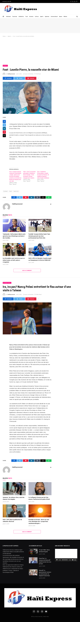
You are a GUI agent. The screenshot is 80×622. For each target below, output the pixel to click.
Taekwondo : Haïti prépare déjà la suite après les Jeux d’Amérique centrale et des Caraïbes (14, 236)
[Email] (4, 135)
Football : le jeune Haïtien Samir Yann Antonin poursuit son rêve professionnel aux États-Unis (39, 236)
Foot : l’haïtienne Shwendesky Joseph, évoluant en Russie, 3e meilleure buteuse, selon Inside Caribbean (43, 175)
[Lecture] (57, 560)
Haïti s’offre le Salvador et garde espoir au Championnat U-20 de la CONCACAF (40, 259)
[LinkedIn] (4, 128)
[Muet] (73, 560)
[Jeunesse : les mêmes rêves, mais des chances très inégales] (14, 488)
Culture (37, 16)
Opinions (47, 16)
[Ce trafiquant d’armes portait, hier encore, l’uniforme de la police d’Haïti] (40, 488)
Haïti (10, 191)
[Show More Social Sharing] (38, 78)
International (54, 16)
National (8, 16)
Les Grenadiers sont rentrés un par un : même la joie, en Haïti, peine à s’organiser (14, 260)
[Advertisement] (40, 51)
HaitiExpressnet (11, 73)
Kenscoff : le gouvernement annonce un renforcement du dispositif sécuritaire (45, 573)
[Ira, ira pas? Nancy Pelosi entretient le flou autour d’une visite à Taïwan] (27, 318)
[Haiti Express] (20, 8)
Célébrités (21, 16)
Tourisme (14, 16)
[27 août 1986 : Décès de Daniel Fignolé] (33, 552)
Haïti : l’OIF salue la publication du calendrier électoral (12, 520)
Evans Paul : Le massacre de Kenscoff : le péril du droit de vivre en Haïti (45, 561)
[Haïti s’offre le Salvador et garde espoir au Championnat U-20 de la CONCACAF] (40, 249)
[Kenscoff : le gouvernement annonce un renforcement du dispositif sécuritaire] (33, 572)
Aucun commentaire (29, 73)
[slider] (65, 559)
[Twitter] (4, 125)
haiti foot (16, 191)
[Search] (77, 16)
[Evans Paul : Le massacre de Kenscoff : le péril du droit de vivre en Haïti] (33, 560)
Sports (41, 16)
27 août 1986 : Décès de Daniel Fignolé (44, 551)
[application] (66, 555)
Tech (26, 16)
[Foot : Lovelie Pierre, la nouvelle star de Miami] (27, 98)
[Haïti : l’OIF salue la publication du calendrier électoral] (14, 510)
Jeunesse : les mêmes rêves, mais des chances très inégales (13, 498)
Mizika (65, 16)
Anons (60, 16)
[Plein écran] (75, 560)
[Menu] (3, 16)
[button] (66, 555)
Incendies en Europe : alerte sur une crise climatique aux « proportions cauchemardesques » (39, 521)
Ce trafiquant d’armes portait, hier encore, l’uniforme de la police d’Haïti (39, 498)
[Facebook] (4, 121)
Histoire (31, 16)
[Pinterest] (4, 132)
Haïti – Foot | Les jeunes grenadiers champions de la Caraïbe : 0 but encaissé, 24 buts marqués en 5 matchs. (29, 175)
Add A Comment (27, 270)
